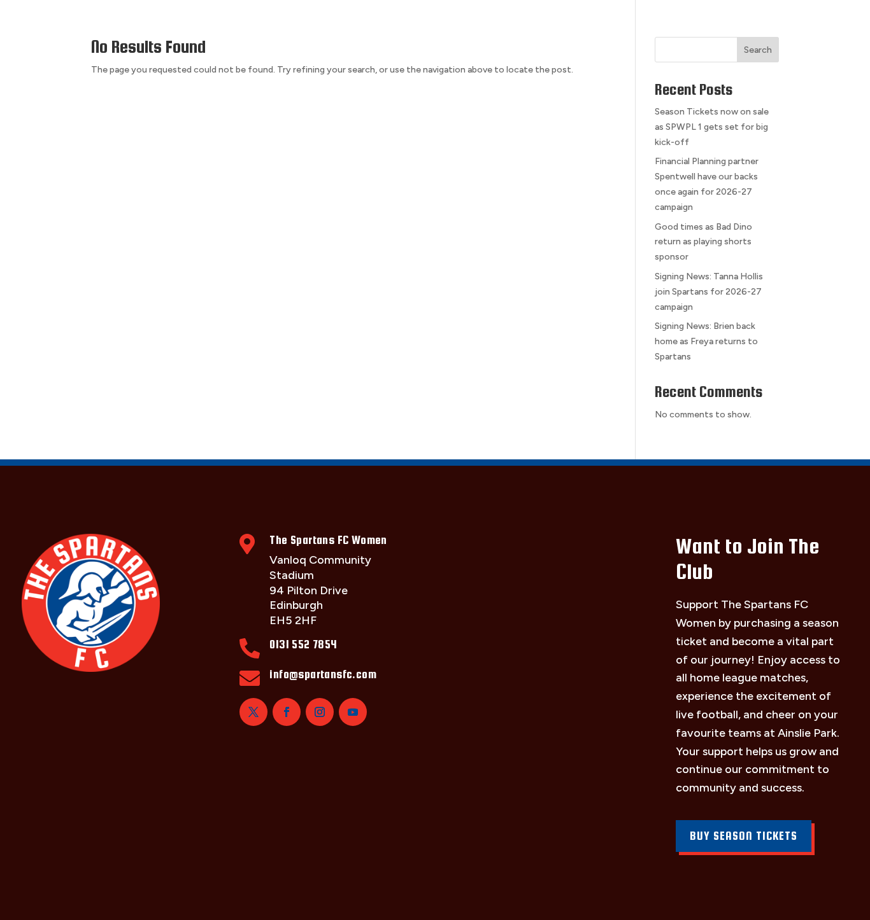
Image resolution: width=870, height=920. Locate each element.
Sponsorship (471, 24)
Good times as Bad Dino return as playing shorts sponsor (703, 242)
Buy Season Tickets (743, 835)
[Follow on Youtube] (353, 712)
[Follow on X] (253, 712)
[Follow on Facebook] (287, 712)
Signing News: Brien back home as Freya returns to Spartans (706, 341)
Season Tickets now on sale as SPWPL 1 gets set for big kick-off (712, 127)
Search (758, 50)
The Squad (169, 24)
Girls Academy (574, 24)
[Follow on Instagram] (320, 712)
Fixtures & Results (277, 24)
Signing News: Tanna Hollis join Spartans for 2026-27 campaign (709, 291)
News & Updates (685, 24)
